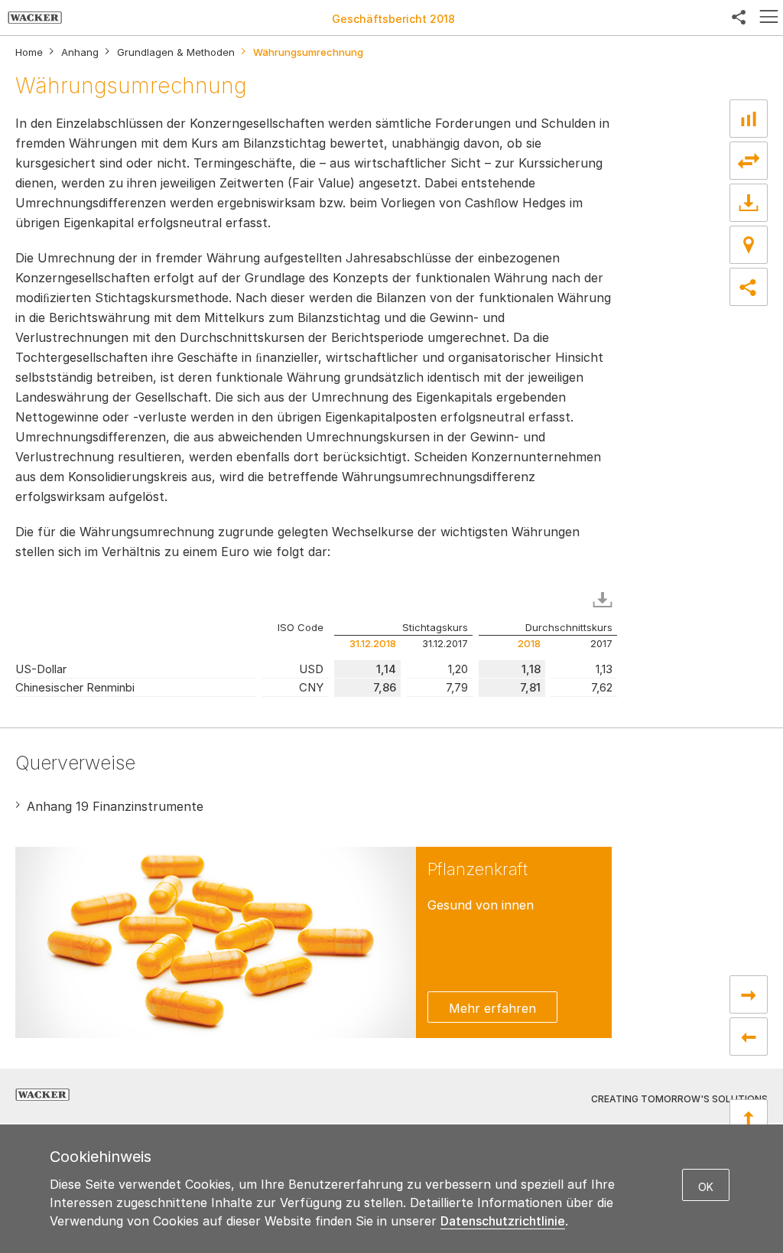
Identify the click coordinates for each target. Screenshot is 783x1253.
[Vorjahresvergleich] (748, 161)
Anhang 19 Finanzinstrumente (115, 806)
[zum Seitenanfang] (748, 1118)
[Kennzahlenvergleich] (748, 118)
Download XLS (605, 600)
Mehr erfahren (492, 1008)
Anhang (80, 52)
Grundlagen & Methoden (176, 52)
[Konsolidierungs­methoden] (748, 1036)
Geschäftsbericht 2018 (393, 18)
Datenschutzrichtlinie (502, 1221)
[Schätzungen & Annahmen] (748, 994)
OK (705, 1186)
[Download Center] (748, 203)
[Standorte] (748, 245)
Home (29, 52)
